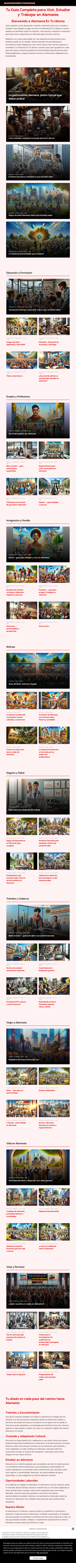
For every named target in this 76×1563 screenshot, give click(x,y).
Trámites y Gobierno (17, 898)
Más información (42, 1553)
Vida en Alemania (16, 1143)
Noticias (10, 646)
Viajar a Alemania (16, 1022)
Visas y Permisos (15, 1266)
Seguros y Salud (15, 772)
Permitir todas (38, 1558)
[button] (73, 1529)
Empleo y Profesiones (18, 396)
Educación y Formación (19, 272)
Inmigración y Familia (18, 520)
